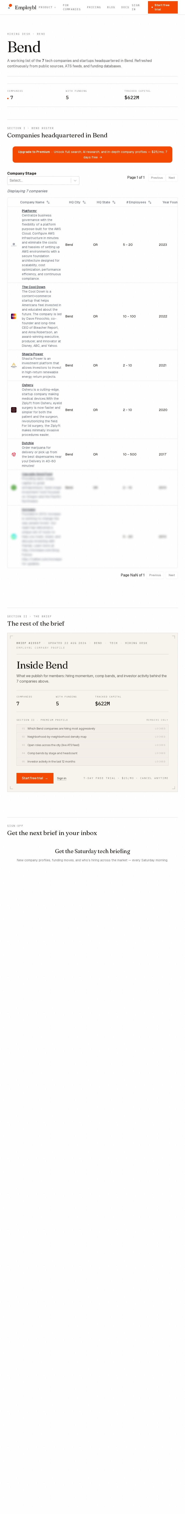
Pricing (94, 7)
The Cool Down (33, 287)
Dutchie (28, 443)
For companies (72, 7)
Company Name (32, 202)
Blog (111, 7)
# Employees (136, 202)
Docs (125, 7)
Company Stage (21, 173)
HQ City (75, 202)
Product (46, 7)
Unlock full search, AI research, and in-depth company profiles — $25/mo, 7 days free (92, 154)
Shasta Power (32, 354)
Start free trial (162, 7)
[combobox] (10, 180)
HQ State (103, 202)
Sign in (136, 7)
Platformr (29, 211)
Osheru (27, 385)
